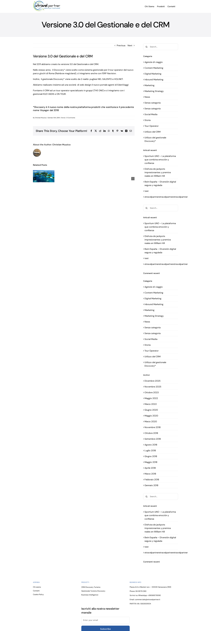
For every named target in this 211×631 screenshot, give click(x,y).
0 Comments (70, 118)
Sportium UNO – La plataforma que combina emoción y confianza (160, 160)
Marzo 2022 (151, 404)
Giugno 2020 (151, 409)
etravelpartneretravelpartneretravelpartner (166, 196)
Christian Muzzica (40, 118)
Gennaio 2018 (151, 485)
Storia (63, 118)
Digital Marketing (153, 73)
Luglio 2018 (150, 450)
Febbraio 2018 (152, 479)
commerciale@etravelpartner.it (147, 599)
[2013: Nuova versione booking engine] (43, 176)
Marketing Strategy (154, 91)
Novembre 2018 (153, 427)
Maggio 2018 (151, 462)
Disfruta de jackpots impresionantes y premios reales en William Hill (158, 172)
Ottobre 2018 (151, 433)
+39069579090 (154, 595)
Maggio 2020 (151, 415)
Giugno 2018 (151, 456)
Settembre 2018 (153, 438)
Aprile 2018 (150, 467)
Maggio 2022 (151, 398)
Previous (121, 45)
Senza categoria (153, 102)
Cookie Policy (38, 594)
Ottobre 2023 (152, 392)
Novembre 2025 (153, 386)
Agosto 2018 (151, 444)
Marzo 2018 (150, 473)
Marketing (149, 85)
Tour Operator (152, 126)
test (147, 191)
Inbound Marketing (154, 79)
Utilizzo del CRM (153, 131)
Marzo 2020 (151, 421)
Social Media (151, 114)
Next (130, 45)
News (147, 97)
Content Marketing (154, 67)
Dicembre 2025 (152, 380)
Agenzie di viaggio (154, 62)
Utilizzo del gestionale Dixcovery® (155, 139)
